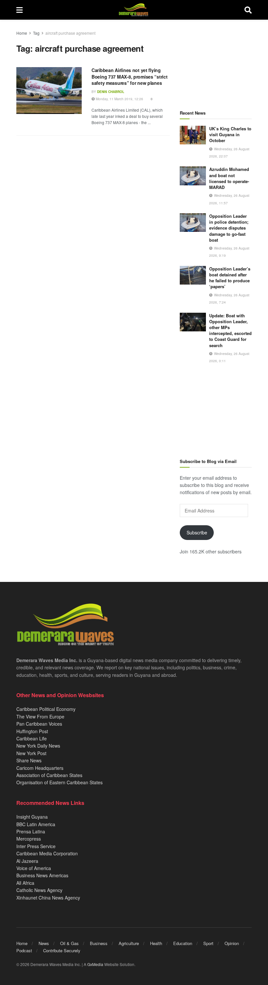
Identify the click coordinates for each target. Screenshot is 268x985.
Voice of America (33, 868)
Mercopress (28, 838)
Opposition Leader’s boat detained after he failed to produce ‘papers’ (229, 278)
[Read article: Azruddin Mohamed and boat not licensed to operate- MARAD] (193, 175)
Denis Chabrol (110, 91)
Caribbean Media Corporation (47, 853)
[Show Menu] (19, 10)
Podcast (24, 950)
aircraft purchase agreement (70, 33)
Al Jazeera (27, 861)
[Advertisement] (216, 62)
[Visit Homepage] (133, 9)
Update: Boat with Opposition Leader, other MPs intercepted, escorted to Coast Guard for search (230, 330)
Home (21, 33)
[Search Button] (248, 10)
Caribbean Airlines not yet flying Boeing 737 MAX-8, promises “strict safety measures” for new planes (129, 76)
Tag (36, 33)
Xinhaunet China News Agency (48, 897)
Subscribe (197, 532)
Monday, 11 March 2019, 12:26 (119, 99)
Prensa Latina (30, 831)
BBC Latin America (35, 824)
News (44, 943)
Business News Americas (42, 875)
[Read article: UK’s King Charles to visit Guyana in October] (193, 135)
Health (156, 943)
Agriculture (129, 943)
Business (99, 943)
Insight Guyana (32, 816)
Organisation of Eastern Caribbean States (59, 782)
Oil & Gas (69, 943)
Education (182, 943)
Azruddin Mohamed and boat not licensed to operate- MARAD (229, 178)
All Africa (25, 883)
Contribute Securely (61, 950)
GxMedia (95, 964)
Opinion (232, 943)
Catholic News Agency (39, 890)
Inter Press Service (36, 846)
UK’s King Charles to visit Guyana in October (230, 134)
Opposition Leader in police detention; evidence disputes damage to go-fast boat (228, 228)
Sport (208, 943)
